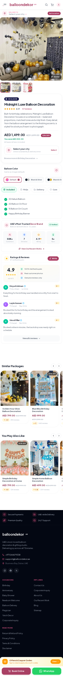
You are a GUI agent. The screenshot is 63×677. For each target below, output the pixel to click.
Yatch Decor (7, 615)
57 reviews (27, 109)
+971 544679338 (12, 555)
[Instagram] (4, 570)
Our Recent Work (41, 600)
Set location (54, 13)
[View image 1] (5, 87)
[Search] (46, 4)
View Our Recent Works (31, 249)
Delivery (40, 189)
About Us (38, 595)
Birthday (6, 585)
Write (54, 258)
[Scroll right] (59, 366)
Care (55, 189)
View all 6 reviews (30, 338)
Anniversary (7, 590)
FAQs (25, 189)
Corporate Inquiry (10, 620)
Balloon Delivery (9, 605)
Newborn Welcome (11, 600)
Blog (36, 605)
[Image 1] (29, 78)
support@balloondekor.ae (17, 559)
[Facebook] (10, 570)
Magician (6, 610)
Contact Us (39, 585)
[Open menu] (5, 4)
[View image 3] (28, 87)
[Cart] (52, 4)
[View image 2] (16, 87)
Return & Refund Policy (12, 633)
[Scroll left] (53, 366)
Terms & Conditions (11, 643)
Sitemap (37, 610)
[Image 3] (34, 78)
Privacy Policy (8, 638)
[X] (16, 570)
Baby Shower (8, 595)
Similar (56, 77)
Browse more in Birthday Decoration (19, 158)
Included (10, 189)
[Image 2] (32, 78)
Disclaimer (7, 648)
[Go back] (4, 21)
